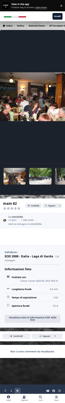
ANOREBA (17, 216)
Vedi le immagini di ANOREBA (25, 224)
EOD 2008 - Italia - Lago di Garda (29, 256)
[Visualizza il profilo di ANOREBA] (4, 220)
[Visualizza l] (15, 176)
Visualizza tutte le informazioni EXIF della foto (32, 318)
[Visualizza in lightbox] (32, 96)
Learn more (6, 5)
